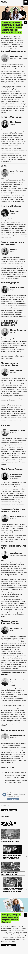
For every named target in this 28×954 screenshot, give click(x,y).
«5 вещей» (15, 36)
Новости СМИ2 (5, 816)
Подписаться (13, 799)
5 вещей (4, 810)
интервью (12, 810)
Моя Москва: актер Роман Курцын (15, 772)
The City (4, 2)
